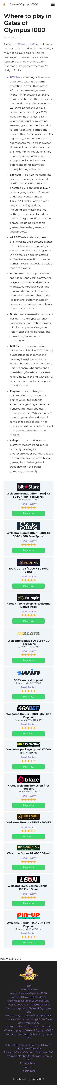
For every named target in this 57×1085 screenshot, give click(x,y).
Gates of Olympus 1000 (21, 44)
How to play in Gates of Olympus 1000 (28, 1015)
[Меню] (52, 4)
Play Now (28, 513)
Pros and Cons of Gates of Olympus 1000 (28, 1052)
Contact (28, 1067)
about (13, 308)
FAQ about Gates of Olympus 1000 (28, 1004)
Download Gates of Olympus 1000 (28, 1000)
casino (47, 77)
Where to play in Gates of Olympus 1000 (28, 1030)
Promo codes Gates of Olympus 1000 (28, 1026)
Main (28, 985)
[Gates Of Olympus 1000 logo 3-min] (4, 4)
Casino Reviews (28, 989)
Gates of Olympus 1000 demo (28, 997)
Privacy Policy (28, 1063)
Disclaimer (28, 1070)
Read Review (29, 503)
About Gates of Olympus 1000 (28, 993)
